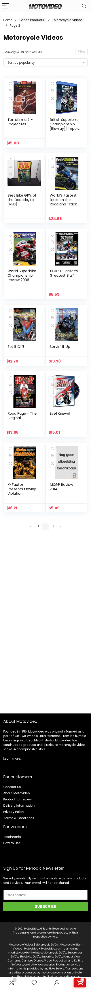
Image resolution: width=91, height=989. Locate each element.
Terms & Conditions (18, 818)
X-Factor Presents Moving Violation (22, 489)
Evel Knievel (60, 413)
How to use (11, 843)
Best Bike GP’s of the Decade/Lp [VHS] (22, 200)
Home (8, 20)
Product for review (17, 799)
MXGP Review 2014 (61, 487)
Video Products (32, 20)
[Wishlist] (34, 983)
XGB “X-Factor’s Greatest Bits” (64, 273)
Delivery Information (19, 805)
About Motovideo (16, 793)
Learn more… (12, 759)
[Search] (84, 6)
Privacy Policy (13, 812)
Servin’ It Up (60, 346)
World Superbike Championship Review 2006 (22, 275)
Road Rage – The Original (22, 415)
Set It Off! (16, 346)
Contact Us (12, 787)
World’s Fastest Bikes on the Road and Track (63, 200)
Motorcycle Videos (68, 20)
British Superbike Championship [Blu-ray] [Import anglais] (65, 126)
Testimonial (12, 837)
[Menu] (5, 6)
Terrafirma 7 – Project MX (20, 122)
